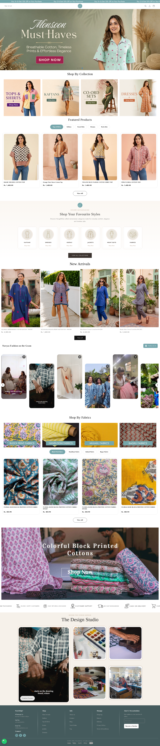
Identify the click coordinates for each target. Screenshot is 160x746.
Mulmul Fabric (89, 452)
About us (72, 714)
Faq (71, 729)
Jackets (44, 729)
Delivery (99, 722)
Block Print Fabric (57, 452)
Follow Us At (152, 346)
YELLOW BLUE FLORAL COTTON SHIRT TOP (97, 182)
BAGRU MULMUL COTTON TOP (14, 182)
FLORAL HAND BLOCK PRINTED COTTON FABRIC (21, 507)
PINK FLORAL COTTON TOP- (131, 182)
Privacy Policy (101, 725)
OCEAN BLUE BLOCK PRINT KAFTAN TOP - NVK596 (56, 329)
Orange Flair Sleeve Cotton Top (53, 182)
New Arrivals (46, 714)
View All (80, 193)
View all (80, 338)
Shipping (99, 714)
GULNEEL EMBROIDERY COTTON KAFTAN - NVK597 (17, 329)
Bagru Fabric (104, 452)
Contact (72, 718)
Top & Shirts (46, 722)
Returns (99, 718)
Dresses (92, 127)
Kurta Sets (104, 127)
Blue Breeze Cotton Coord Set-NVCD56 (91, 329)
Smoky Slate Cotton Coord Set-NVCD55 (131, 329)
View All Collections (80, 255)
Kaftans (69, 127)
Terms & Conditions (103, 729)
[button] (146, 6)
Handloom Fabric (74, 452)
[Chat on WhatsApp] (4, 741)
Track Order (73, 725)
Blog (71, 722)
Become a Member (131, 726)
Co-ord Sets (80, 127)
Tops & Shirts (57, 127)
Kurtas (44, 725)
